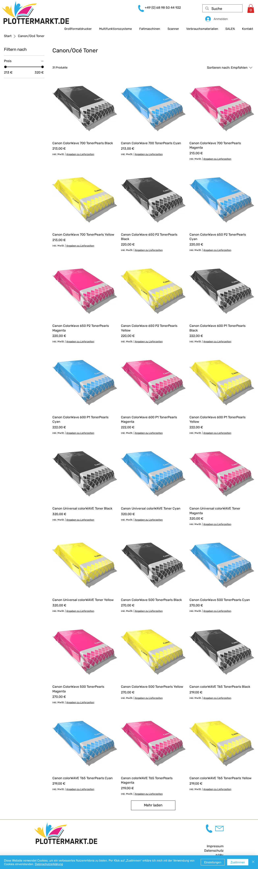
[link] (250, 8)
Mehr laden (153, 805)
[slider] (5, 66)
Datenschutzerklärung (49, 864)
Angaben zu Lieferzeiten (80, 154)
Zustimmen (238, 862)
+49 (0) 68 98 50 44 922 (163, 7)
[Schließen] (253, 862)
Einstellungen (212, 862)
